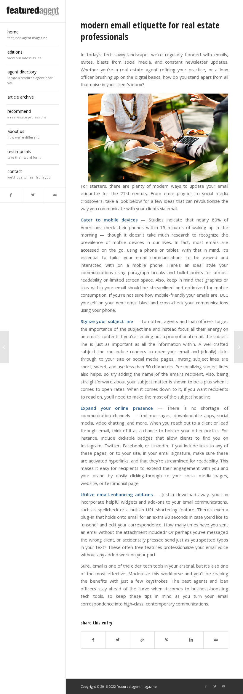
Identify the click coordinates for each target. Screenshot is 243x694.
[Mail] (55, 195)
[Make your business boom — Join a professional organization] (4, 347)
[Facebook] (11, 195)
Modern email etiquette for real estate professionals (150, 31)
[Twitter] (33, 195)
